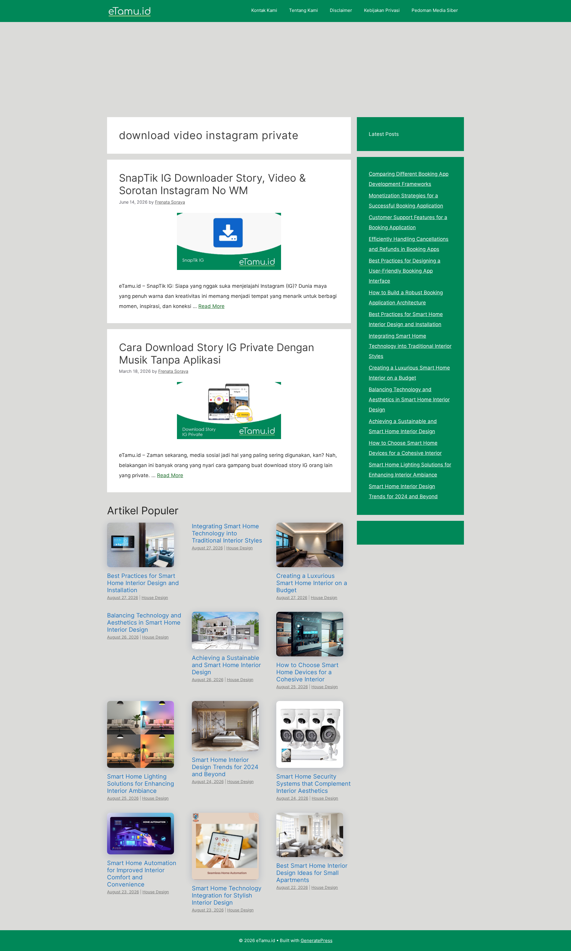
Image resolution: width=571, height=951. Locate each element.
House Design (155, 597)
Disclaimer (341, 10)
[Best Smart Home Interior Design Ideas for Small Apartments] (309, 852)
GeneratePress (316, 940)
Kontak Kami (264, 10)
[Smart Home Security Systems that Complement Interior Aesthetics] (309, 763)
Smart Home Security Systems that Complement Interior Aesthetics (313, 783)
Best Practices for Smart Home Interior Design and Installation (143, 583)
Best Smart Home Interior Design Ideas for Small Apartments (311, 873)
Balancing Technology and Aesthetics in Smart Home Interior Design (144, 622)
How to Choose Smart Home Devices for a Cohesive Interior (307, 672)
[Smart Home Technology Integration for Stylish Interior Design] (225, 875)
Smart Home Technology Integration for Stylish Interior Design (226, 895)
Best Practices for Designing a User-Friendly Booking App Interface (404, 271)
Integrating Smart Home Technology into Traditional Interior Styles (227, 533)
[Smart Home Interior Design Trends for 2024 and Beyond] (225, 746)
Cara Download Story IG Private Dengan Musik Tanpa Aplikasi (216, 353)
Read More (211, 306)
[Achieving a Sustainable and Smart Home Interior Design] (225, 644)
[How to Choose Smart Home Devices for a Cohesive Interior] (309, 651)
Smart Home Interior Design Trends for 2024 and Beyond (225, 767)
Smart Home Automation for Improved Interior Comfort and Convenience (141, 873)
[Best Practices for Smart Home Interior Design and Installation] (140, 562)
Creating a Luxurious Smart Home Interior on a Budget (311, 583)
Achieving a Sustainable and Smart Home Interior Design (226, 665)
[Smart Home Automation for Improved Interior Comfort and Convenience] (140, 849)
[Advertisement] (285, 66)
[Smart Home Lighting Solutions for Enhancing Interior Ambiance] (140, 763)
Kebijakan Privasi (382, 10)
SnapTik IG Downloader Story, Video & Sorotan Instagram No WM (212, 184)
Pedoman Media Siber (435, 10)
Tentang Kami (303, 10)
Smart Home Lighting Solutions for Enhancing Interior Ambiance (140, 783)
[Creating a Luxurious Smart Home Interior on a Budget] (309, 562)
